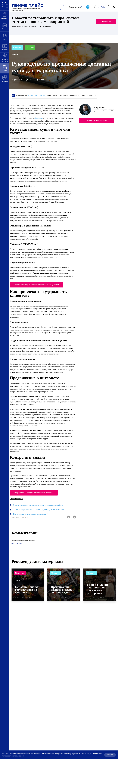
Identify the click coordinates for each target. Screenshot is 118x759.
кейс (26, 459)
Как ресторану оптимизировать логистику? (34, 558)
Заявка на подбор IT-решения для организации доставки (41, 310)
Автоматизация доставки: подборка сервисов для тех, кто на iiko (44, 554)
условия (36, 756)
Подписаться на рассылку (96, 126)
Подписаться (105, 21)
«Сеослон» (45, 124)
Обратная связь (72, 7)
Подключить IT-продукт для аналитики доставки (37, 537)
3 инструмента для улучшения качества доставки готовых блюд (44, 549)
